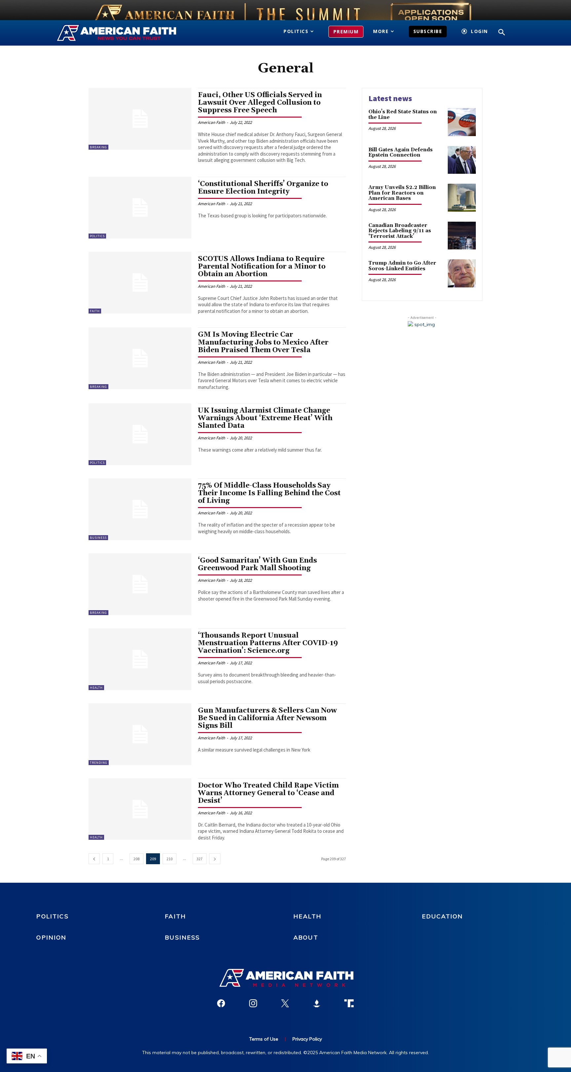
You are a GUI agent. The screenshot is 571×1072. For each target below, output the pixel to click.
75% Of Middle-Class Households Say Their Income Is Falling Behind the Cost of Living (269, 493)
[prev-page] (94, 858)
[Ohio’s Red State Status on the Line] (462, 122)
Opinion (51, 937)
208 (136, 858)
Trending (98, 762)
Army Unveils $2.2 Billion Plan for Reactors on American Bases (402, 193)
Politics (97, 236)
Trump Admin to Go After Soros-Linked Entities (402, 266)
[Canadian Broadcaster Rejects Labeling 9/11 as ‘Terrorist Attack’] (462, 236)
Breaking (98, 147)
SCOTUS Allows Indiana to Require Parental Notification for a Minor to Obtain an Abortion (261, 266)
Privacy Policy (307, 1039)
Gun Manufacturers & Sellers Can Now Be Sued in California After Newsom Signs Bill (267, 718)
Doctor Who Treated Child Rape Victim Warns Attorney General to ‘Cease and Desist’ (268, 793)
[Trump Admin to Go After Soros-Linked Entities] (462, 273)
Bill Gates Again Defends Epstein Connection (400, 153)
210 (169, 858)
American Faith (211, 122)
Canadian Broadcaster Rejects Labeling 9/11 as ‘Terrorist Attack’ (399, 231)
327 (200, 858)
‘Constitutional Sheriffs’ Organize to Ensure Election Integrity (263, 188)
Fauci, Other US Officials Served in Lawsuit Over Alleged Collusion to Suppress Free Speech (260, 103)
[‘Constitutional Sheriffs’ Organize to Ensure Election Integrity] (140, 208)
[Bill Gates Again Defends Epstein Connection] (462, 160)
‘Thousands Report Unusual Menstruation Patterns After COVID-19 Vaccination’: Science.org (268, 643)
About (305, 937)
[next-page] (214, 858)
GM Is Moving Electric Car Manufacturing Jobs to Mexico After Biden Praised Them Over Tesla (263, 342)
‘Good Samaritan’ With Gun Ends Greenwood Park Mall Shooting (257, 564)
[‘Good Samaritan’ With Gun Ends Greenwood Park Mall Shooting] (140, 584)
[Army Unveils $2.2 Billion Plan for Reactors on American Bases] (462, 198)
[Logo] (126, 33)
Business (98, 538)
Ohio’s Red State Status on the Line (402, 115)
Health (96, 687)
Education (442, 916)
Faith (95, 311)
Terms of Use (263, 1039)
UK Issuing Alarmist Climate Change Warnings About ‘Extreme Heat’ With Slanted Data (265, 418)
